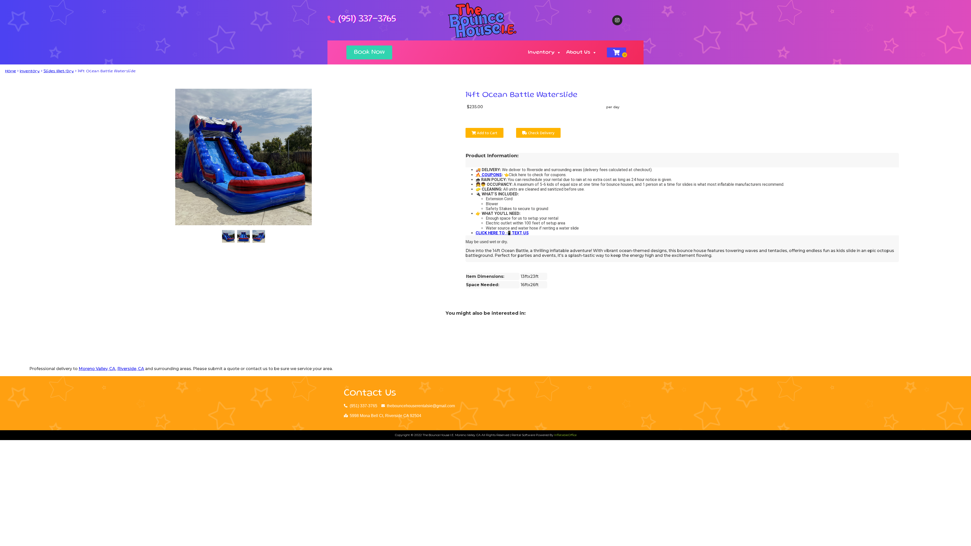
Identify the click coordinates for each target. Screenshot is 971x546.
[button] (369, 52)
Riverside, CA (130, 368)
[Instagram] (617, 20)
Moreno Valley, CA (97, 368)
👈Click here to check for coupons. (534, 174)
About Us (578, 52)
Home (10, 71)
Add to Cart (486, 132)
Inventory (541, 52)
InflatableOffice (565, 435)
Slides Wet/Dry (58, 71)
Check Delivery (541, 132)
